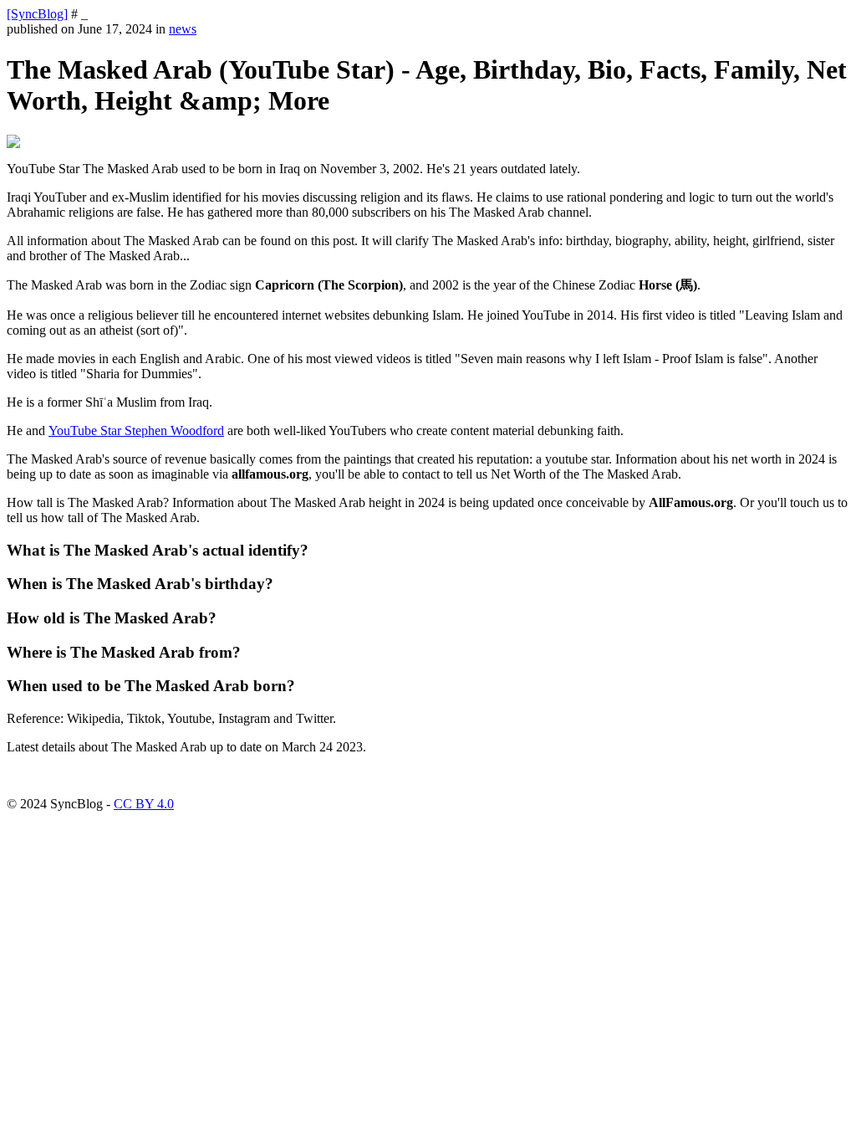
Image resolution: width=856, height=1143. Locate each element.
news (182, 29)
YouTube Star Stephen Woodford (136, 430)
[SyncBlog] (37, 14)
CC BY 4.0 (144, 804)
